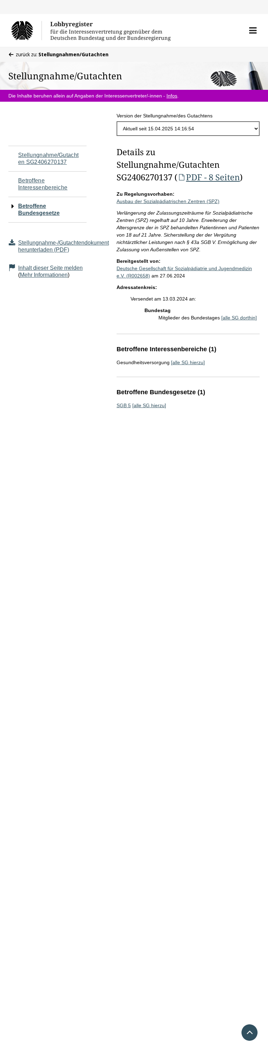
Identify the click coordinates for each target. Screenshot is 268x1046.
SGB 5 (124, 405)
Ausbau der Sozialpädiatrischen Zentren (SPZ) (168, 201)
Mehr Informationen (44, 275)
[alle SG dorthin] (239, 317)
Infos (171, 96)
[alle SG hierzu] (188, 362)
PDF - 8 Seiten (213, 177)
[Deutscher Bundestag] (26, 30)
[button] (253, 30)
